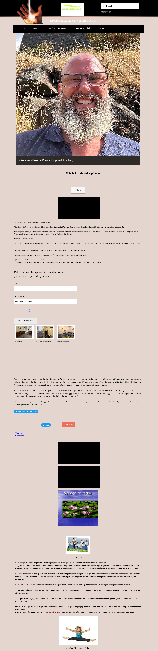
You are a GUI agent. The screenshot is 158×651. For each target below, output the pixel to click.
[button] (78, 508)
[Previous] (20, 99)
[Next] (136, 99)
